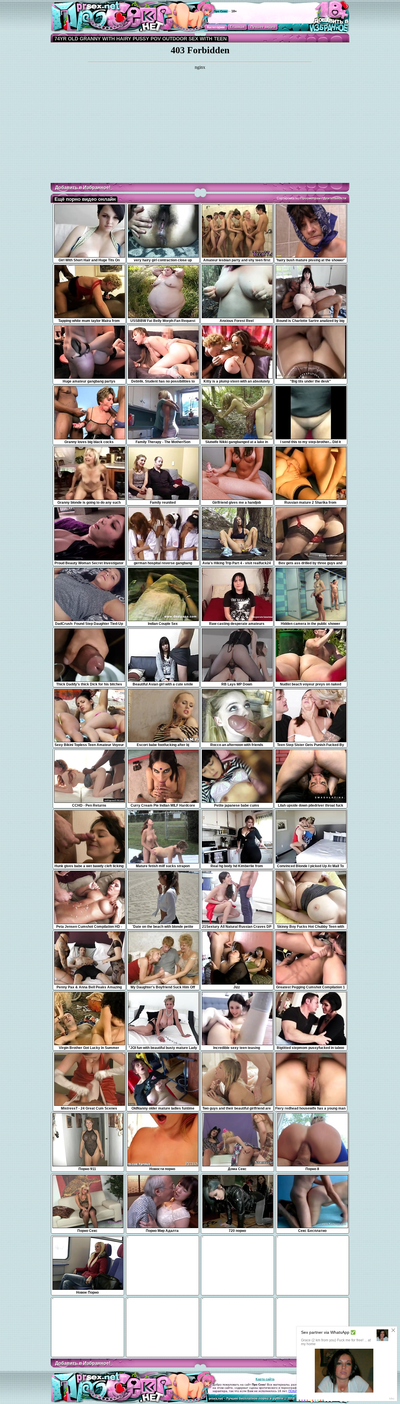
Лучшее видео (262, 27)
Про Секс (220, 11)
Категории (216, 27)
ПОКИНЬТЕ (296, 1391)
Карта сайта (265, 1379)
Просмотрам (310, 198)
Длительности (334, 198)
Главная (237, 27)
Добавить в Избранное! (82, 187)
